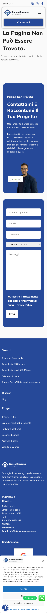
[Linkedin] (33, 3)
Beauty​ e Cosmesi (11, 434)
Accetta (23, 589)
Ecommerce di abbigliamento (16, 422)
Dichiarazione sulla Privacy (28, 609)
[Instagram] (38, 3)
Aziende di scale (10, 440)
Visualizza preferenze (23, 603)
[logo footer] (14, 465)
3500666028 (8, 527)
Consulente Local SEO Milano (16, 370)
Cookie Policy (12, 609)
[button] (43, 560)
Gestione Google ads (12, 358)
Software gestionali (11, 428)
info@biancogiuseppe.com (22, 531)
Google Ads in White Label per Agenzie (21, 382)
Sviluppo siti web (10, 376)
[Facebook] (43, 3)
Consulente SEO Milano (13, 364)
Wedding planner (10, 446)
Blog (4, 399)
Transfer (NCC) (9, 416)
